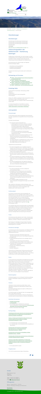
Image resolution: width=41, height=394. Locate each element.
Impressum (20, 11)
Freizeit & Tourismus (11, 13)
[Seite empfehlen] (30, 355)
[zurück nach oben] (33, 355)
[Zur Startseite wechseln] (18, 7)
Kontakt (15, 11)
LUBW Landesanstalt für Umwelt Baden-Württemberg (19, 106)
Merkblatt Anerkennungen (15, 301)
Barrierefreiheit (9, 387)
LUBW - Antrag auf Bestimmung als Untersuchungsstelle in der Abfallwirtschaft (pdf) (22, 78)
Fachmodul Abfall (13, 302)
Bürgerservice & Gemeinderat (22, 28)
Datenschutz (25, 11)
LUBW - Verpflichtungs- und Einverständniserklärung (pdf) (22, 85)
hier (28, 201)
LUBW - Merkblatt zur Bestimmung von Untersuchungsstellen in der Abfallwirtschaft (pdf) (20, 81)
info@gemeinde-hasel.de (15, 379)
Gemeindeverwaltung (10, 30)
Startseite (14, 28)
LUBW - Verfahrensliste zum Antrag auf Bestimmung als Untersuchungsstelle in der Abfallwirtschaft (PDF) (21, 83)
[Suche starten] (25, 14)
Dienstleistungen (18, 30)
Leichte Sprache (10, 388)
